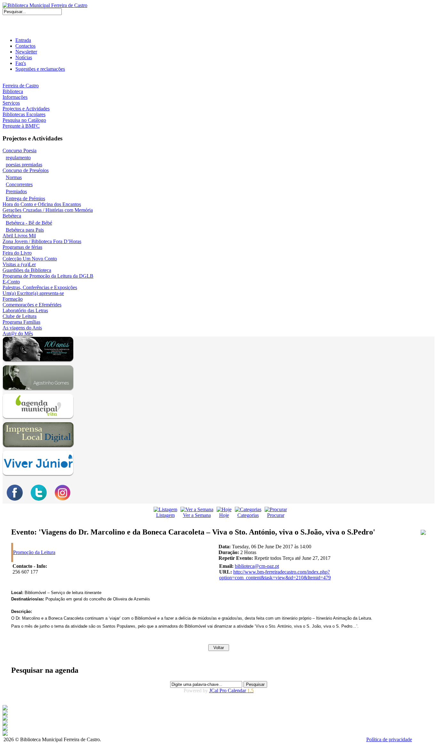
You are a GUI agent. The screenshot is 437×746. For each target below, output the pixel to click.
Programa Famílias (21, 322)
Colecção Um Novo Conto (30, 258)
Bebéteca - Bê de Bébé (29, 223)
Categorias (248, 515)
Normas (14, 177)
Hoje (224, 515)
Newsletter (26, 51)
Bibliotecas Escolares (24, 114)
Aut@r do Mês (18, 333)
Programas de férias (22, 247)
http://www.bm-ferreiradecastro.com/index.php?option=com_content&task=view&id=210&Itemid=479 (275, 574)
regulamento (18, 157)
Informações (15, 97)
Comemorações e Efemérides (32, 304)
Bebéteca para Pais (25, 230)
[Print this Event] (423, 533)
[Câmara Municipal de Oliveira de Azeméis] (5, 708)
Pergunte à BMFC (21, 126)
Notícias (23, 57)
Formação (13, 299)
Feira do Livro (17, 253)
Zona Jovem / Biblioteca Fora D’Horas (42, 241)
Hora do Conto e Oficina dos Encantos (42, 204)
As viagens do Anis (22, 327)
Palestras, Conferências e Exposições (40, 287)
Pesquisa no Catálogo (24, 120)
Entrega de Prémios (25, 198)
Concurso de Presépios (26, 170)
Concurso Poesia (19, 150)
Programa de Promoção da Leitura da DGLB (48, 276)
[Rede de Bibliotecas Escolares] (5, 723)
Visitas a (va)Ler (19, 264)
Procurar (275, 515)
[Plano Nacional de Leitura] (5, 718)
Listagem (165, 515)
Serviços (11, 103)
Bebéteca (12, 215)
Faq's (20, 63)
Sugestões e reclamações (40, 69)
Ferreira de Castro (21, 85)
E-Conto (11, 281)
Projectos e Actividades (26, 108)
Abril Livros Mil (19, 235)
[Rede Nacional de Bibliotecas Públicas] (5, 729)
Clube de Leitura (19, 316)
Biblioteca (13, 91)
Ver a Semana (197, 515)
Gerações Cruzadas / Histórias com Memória (48, 210)
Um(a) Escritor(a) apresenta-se (33, 293)
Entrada (23, 40)
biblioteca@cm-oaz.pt (257, 566)
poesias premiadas (24, 164)
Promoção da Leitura (34, 552)
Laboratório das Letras (25, 310)
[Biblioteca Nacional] (5, 713)
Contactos (25, 46)
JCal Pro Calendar (231, 690)
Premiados (16, 191)
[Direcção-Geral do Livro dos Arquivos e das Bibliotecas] (5, 734)
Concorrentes (19, 184)
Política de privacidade (389, 739)
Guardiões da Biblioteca (27, 270)
